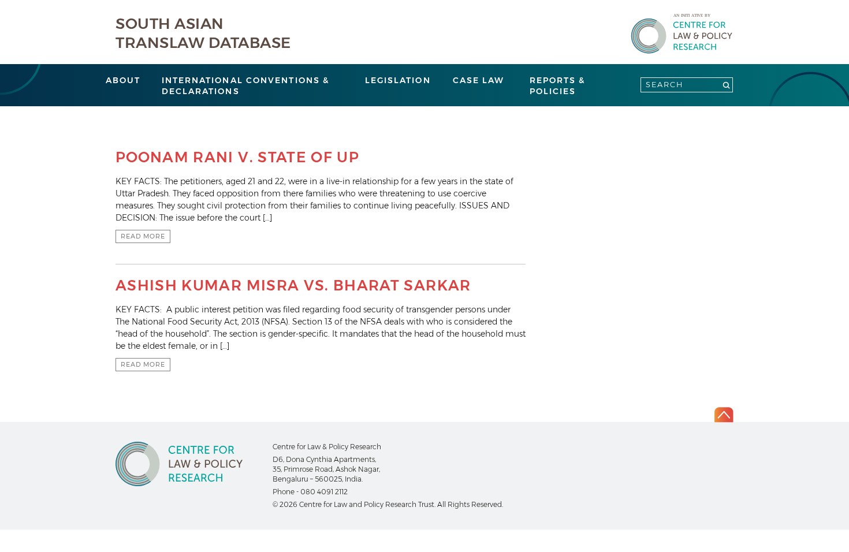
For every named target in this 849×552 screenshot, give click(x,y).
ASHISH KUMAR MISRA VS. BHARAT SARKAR (293, 285)
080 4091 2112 (324, 491)
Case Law (479, 80)
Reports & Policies (558, 85)
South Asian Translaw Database (203, 33)
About (123, 80)
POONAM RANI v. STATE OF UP (237, 157)
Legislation (398, 80)
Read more (143, 236)
